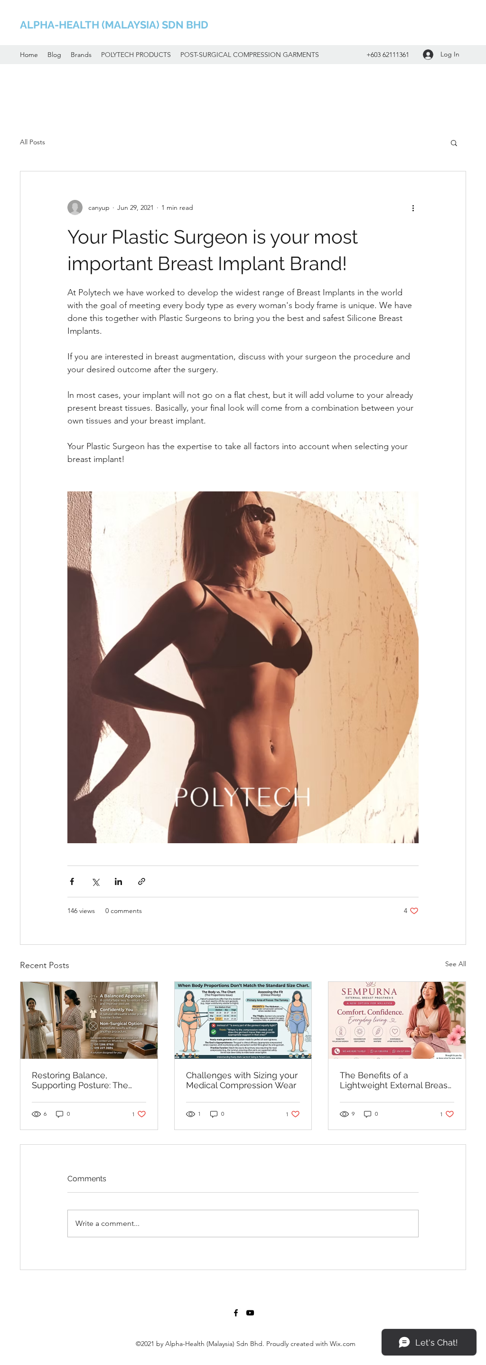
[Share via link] (141, 881)
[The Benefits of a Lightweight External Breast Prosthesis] (397, 1020)
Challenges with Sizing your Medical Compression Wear (242, 1080)
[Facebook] (236, 1313)
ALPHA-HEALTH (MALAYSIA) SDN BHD (114, 25)
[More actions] (413, 207)
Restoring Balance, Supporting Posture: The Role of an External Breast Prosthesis (84, 1080)
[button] (453, 142)
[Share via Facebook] (71, 881)
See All (455, 964)
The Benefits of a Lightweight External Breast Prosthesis (395, 1080)
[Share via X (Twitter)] (95, 881)
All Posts (32, 142)
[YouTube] (250, 1313)
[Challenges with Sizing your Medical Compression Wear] (243, 1020)
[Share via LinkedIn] (118, 881)
